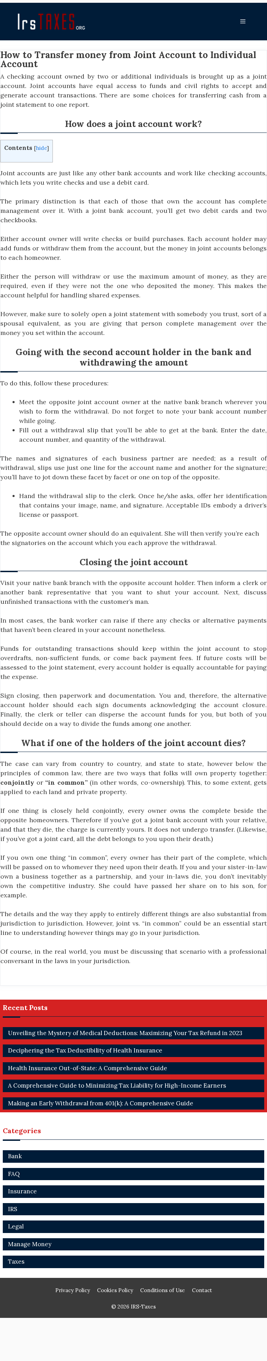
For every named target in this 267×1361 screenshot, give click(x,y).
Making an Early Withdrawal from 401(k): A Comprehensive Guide (100, 1103)
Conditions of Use (162, 1290)
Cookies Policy (115, 1290)
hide (41, 148)
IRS (12, 1209)
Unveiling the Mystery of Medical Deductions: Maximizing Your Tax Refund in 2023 (125, 1033)
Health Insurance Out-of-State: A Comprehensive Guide (87, 1068)
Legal (16, 1226)
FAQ (14, 1174)
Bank (15, 1156)
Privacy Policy (72, 1290)
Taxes (16, 1261)
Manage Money (29, 1244)
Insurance (22, 1191)
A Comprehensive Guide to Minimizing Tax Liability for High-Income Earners (117, 1085)
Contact (202, 1290)
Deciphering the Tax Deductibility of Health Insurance (85, 1050)
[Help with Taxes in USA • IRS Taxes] (53, 21)
